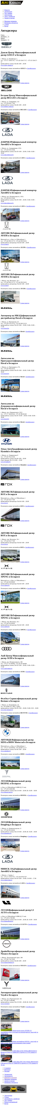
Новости (7, 10)
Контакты (7, 1069)
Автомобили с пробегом (12, 1099)
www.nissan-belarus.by (7, 962)
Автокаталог (8, 11)
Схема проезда (24, 83)
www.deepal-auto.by (7, 792)
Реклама (6, 1071)
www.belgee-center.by (7, 106)
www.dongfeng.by (6, 833)
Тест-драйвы (8, 13)
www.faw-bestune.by (7, 710)
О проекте (7, 1068)
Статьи (6, 24)
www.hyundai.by (6, 462)
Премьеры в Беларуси (11, 23)
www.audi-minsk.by (6, 668)
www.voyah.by (5, 1003)
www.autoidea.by (6, 751)
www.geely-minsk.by (7, 65)
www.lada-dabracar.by (7, 155)
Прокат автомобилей (10, 1102)
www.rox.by (4, 503)
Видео (6, 26)
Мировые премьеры (10, 21)
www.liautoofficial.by (7, 921)
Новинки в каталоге (10, 1077)
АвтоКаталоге (31, 68)
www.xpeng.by (5, 585)
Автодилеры (8, 15)
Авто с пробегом (9, 16)
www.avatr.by (5, 244)
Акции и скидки (9, 18)
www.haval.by (5, 328)
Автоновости (8, 1076)
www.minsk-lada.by (6, 880)
